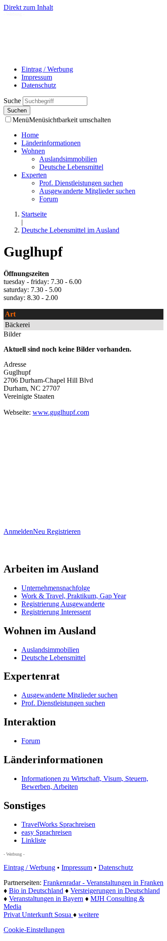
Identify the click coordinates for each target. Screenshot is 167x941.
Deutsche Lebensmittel (71, 167)
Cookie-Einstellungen (34, 929)
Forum (48, 199)
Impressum (36, 77)
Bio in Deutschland (36, 890)
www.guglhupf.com (61, 412)
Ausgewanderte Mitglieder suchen (87, 191)
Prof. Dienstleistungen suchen (81, 183)
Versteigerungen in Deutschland (115, 890)
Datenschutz (38, 85)
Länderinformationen (51, 143)
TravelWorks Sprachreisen (58, 824)
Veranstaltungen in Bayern (46, 898)
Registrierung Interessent (56, 612)
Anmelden (18, 531)
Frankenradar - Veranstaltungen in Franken (103, 882)
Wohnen (33, 151)
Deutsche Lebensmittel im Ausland (70, 230)
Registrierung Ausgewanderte (63, 604)
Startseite (34, 214)
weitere (88, 914)
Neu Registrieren (57, 531)
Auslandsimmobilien (68, 159)
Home (30, 135)
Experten (34, 175)
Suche (13, 100)
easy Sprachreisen (46, 832)
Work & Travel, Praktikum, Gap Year (73, 596)
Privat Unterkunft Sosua (38, 914)
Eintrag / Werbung (47, 69)
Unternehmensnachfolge (55, 588)
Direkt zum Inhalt (28, 7)
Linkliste (33, 840)
